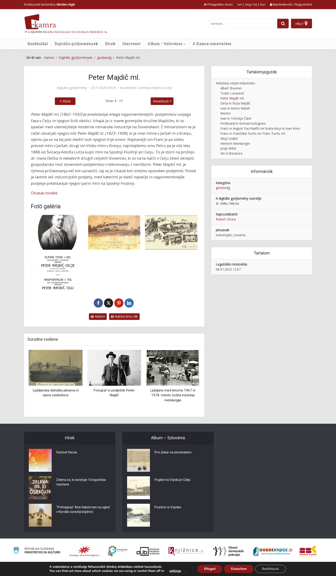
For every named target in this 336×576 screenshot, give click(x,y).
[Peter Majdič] (57, 232)
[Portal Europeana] (117, 551)
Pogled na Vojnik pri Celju (172, 480)
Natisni (99, 316)
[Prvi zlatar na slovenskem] (138, 460)
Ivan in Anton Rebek (235, 108)
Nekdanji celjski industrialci (235, 83)
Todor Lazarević (232, 93)
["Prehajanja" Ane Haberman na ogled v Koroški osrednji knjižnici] (40, 515)
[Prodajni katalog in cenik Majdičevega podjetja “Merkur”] (57, 271)
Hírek (110, 43)
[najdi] (283, 23)
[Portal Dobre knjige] (272, 551)
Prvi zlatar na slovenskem (173, 452)
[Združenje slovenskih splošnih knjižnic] (186, 551)
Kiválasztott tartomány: (49, 4)
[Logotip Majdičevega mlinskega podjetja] (171, 232)
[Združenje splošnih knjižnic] (308, 551)
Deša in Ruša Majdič (235, 103)
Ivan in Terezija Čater (236, 118)
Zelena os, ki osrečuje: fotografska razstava (81, 482)
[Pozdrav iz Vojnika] (138, 515)
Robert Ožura (226, 219)
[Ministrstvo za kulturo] (36, 551)
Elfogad (209, 569)
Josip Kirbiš (228, 148)
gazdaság (223, 187)
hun (262, 4)
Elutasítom (239, 569)
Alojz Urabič (229, 138)
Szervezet (131, 43)
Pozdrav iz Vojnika (168, 507)
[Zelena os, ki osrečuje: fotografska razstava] (40, 487)
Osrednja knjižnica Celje (154, 88)
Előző (66, 101)
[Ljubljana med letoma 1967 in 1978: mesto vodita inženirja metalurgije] (173, 367)
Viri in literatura (231, 153)
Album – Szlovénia (164, 43)
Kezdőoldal (37, 43)
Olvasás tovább (44, 193)
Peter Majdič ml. (232, 98)
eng (248, 4)
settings (175, 571)
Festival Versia (66, 452)
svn (239, 4)
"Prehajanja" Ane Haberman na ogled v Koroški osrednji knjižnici (83, 509)
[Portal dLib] (148, 551)
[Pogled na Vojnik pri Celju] (138, 487)
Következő (160, 101)
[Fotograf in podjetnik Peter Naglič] (114, 367)
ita (255, 4)
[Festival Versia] (40, 460)
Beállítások (270, 569)
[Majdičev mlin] (114, 232)
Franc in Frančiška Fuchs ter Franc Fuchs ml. (252, 133)
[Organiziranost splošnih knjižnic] (84, 551)
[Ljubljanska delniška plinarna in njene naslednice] (56, 367)
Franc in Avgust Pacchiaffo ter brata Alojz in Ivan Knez (260, 128)
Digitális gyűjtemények (76, 43)
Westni (225, 113)
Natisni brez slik (126, 316)
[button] (188, 381)
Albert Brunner (231, 88)
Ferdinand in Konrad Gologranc (243, 123)
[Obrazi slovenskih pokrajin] (228, 551)
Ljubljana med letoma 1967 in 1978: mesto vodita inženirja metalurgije (172, 395)
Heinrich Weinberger (235, 143)
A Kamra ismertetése (211, 43)
